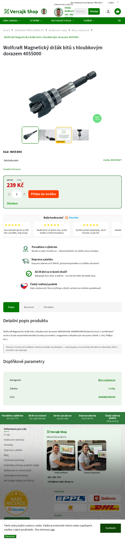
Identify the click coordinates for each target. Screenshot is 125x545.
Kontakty (8, 444)
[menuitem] (14, 20)
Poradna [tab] (49, 307)
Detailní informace (12, 169)
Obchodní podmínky (14, 460)
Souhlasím (110, 528)
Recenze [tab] (29, 307)
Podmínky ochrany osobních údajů (21, 465)
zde (53, 529)
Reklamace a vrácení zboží (17, 470)
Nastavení (10, 536)
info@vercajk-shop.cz (60, 481)
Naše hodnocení (61, 218)
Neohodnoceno (11, 160)
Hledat (94, 11)
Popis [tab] (11, 307)
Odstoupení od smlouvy (16, 475)
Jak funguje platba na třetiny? (86, 2)
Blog (6, 455)
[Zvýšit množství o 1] (24, 194)
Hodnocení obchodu (14, 439)
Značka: (112, 160)
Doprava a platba (13, 450)
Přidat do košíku (43, 194)
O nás (111, 2)
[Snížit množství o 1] (9, 194)
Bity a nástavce (106, 380)
